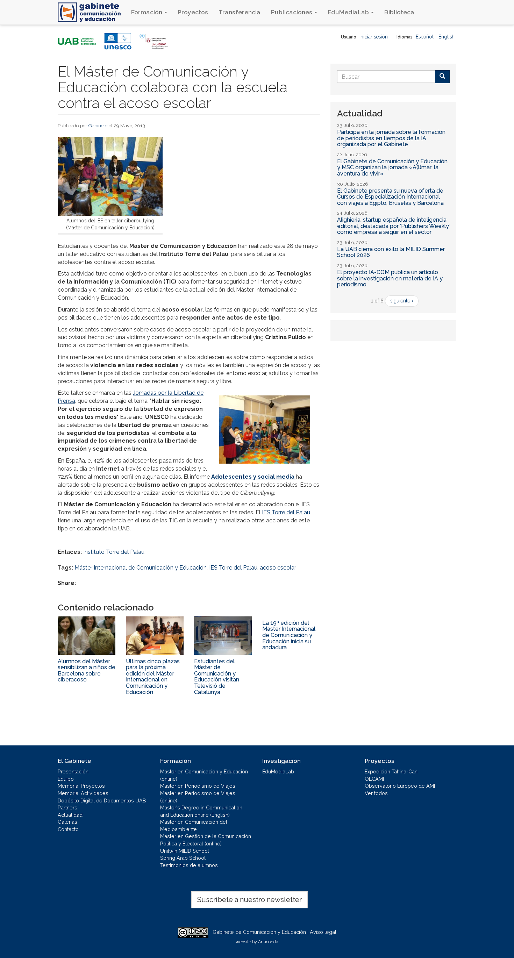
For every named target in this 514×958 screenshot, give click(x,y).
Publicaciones (292, 12)
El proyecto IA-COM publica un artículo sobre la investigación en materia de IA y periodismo (390, 278)
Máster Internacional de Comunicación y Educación (140, 567)
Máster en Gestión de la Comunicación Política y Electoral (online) (205, 839)
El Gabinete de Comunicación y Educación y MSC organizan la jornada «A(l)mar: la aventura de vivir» (392, 167)
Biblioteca (399, 12)
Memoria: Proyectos (81, 786)
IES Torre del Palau (286, 512)
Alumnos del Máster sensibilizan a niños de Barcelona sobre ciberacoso (86, 670)
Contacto (68, 829)
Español (425, 37)
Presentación (73, 771)
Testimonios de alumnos (189, 865)
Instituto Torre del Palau (113, 552)
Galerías (67, 822)
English (446, 37)
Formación (147, 12)
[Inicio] (92, 12)
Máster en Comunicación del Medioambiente (193, 825)
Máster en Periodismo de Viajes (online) (197, 796)
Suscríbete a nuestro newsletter (249, 899)
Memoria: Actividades (83, 793)
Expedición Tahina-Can (391, 771)
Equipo (66, 779)
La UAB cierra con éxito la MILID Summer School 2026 (391, 252)
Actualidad (70, 815)
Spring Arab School (183, 858)
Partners (67, 807)
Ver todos (376, 793)
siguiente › (401, 300)
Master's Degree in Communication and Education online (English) (201, 811)
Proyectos (193, 12)
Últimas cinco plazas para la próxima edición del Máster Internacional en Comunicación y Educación (153, 676)
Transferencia (239, 12)
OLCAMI (374, 779)
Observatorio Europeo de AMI (400, 786)
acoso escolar (278, 567)
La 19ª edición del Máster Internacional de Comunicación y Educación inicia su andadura (288, 635)
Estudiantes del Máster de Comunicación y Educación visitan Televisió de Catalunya (216, 676)
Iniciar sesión (373, 37)
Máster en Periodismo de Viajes (197, 786)
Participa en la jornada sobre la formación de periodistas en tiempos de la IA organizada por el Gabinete (391, 138)
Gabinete (97, 125)
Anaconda (268, 941)
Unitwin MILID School (184, 851)
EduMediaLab (349, 12)
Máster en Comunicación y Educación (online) (204, 775)
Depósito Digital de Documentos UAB (102, 800)
